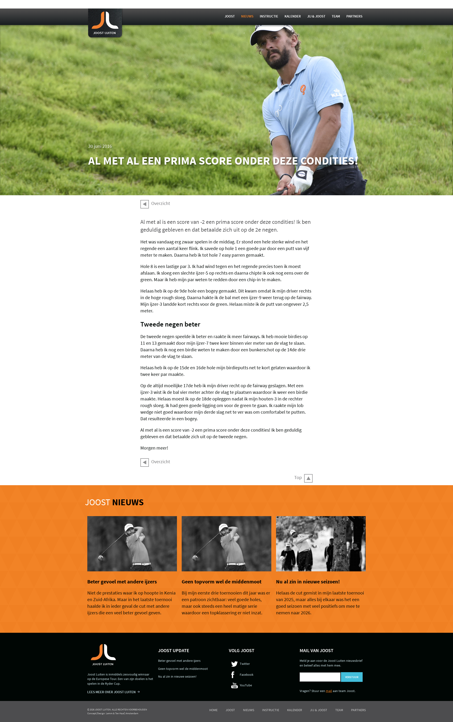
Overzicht (160, 203)
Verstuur (351, 677)
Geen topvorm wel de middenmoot (221, 581)
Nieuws (247, 16)
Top (298, 477)
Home (213, 710)
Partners (354, 16)
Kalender (293, 16)
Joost (230, 16)
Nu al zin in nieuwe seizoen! (308, 581)
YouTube (246, 685)
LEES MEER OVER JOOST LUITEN (111, 692)
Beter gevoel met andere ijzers (122, 581)
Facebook (246, 674)
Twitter (245, 664)
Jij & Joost (316, 16)
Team (336, 16)
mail (329, 691)
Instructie (269, 16)
